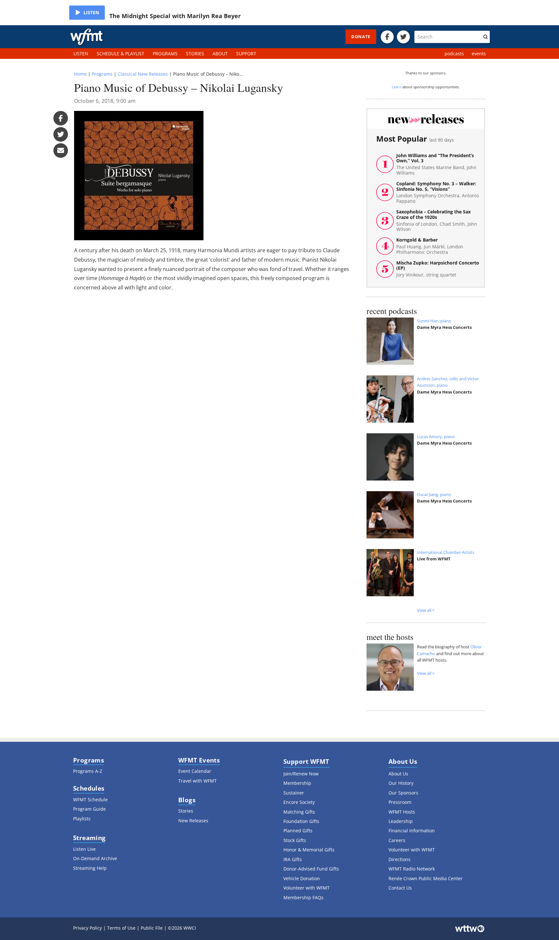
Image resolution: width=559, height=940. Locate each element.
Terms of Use (121, 928)
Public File (152, 928)
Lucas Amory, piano (436, 436)
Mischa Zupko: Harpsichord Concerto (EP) (437, 269)
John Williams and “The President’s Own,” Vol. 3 (436, 164)
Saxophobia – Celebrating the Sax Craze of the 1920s (436, 220)
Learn (396, 86)
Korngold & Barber (429, 246)
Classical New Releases (143, 74)
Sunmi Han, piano (434, 321)
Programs (102, 74)
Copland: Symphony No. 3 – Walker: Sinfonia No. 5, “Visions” (437, 192)
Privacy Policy (87, 928)
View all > (425, 610)
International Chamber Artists (445, 552)
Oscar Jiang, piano (434, 494)
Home (80, 74)
